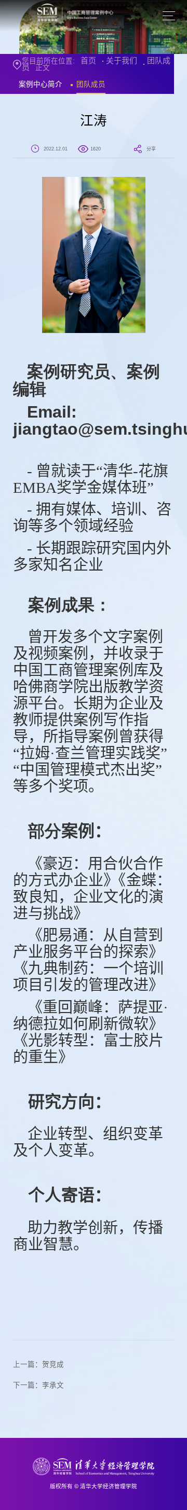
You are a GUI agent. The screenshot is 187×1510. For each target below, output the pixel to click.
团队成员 (90, 84)
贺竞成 (53, 1364)
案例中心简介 (40, 84)
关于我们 (121, 60)
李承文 (53, 1385)
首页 (88, 60)
